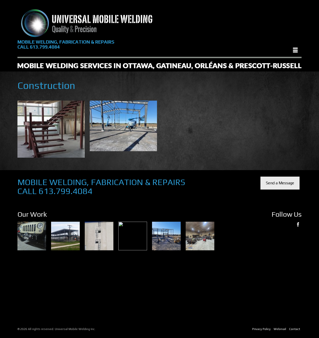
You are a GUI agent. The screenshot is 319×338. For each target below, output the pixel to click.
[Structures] (123, 126)
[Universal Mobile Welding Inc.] (86, 22)
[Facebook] (298, 224)
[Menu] (295, 50)
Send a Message (280, 183)
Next (209, 270)
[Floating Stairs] (51, 129)
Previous (21, 270)
